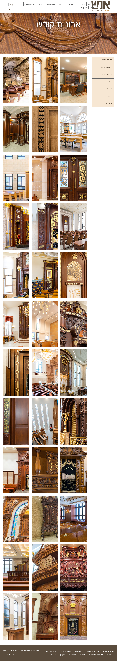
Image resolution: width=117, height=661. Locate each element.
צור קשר (84, 8)
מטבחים (70, 4)
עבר (11, 9)
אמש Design (61, 4)
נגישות (53, 655)
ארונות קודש (91, 4)
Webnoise (35, 650)
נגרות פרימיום (80, 4)
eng (11, 4)
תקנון (62, 655)
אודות (40, 4)
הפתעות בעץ (50, 4)
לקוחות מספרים (29, 4)
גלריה (93, 8)
